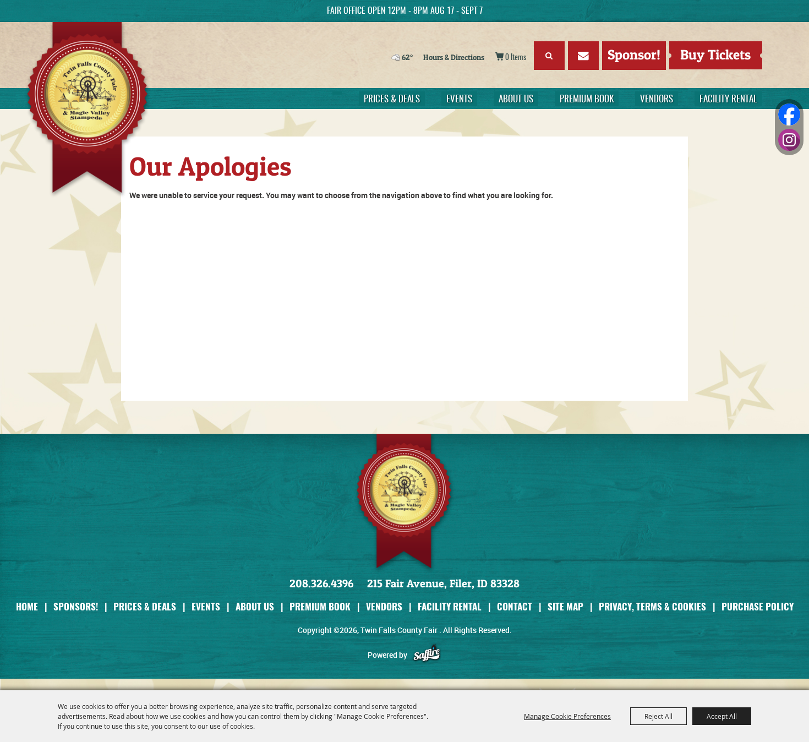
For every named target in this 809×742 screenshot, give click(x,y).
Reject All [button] (658, 716)
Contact (514, 606)
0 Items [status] (515, 58)
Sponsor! (634, 54)
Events (459, 99)
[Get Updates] (583, 57)
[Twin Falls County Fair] (93, 110)
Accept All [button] (722, 716)
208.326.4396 (321, 583)
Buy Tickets (715, 54)
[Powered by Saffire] (426, 655)
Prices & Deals (392, 99)
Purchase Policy (757, 606)
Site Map (565, 606)
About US (516, 99)
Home (27, 606)
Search (549, 55)
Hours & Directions (453, 57)
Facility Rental (728, 99)
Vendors (656, 99)
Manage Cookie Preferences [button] (567, 716)
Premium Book (587, 99)
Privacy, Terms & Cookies (652, 606)
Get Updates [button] (583, 55)
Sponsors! (75, 606)
